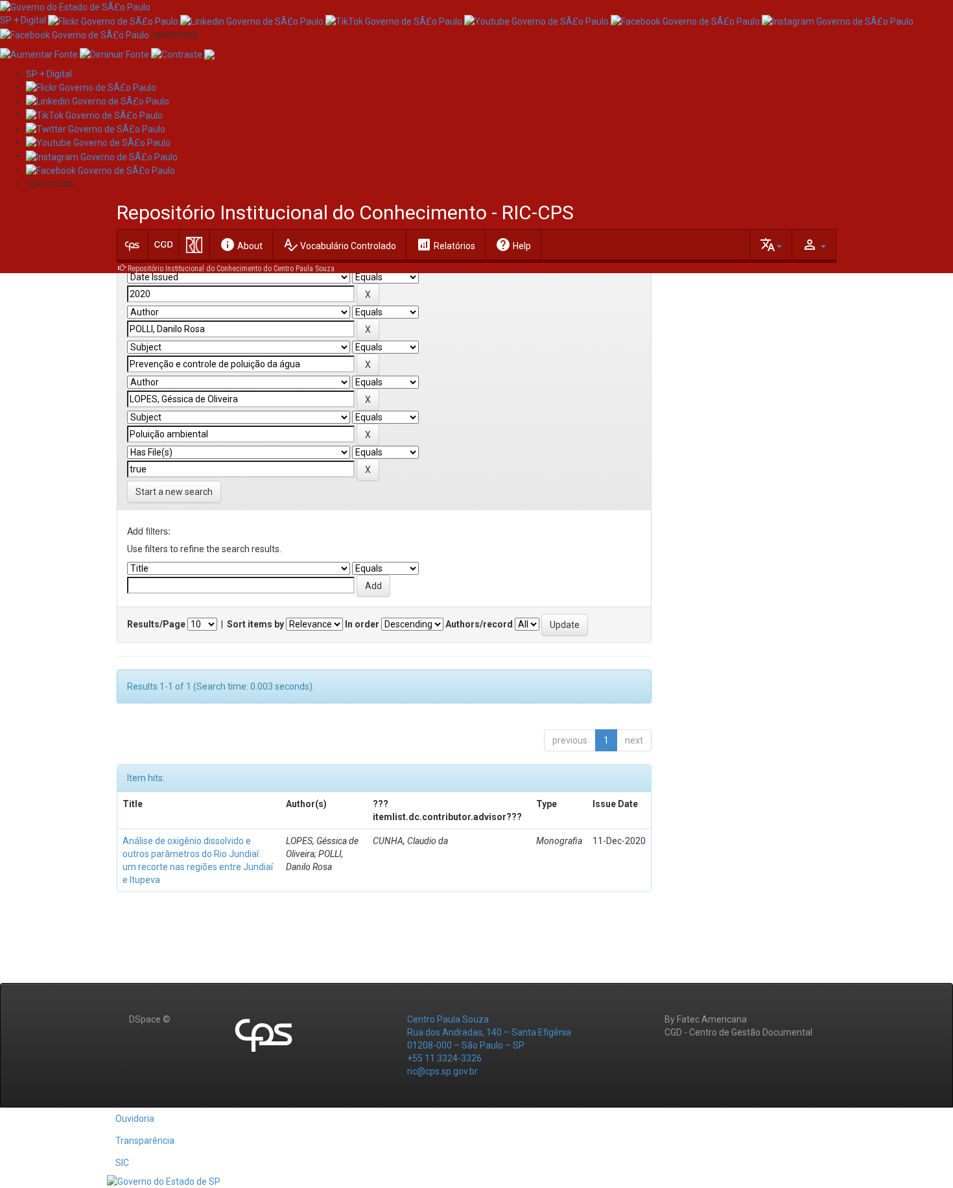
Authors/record (479, 624)
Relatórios (445, 244)
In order (362, 624)
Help (513, 244)
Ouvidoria (134, 1118)
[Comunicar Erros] (209, 54)
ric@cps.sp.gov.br (442, 1071)
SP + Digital (23, 20)
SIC (122, 1163)
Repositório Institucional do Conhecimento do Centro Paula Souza (231, 268)
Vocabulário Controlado (339, 244)
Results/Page (156, 624)
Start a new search (174, 492)
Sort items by (255, 624)
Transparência (144, 1140)
